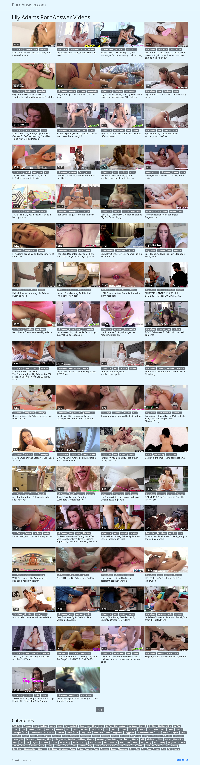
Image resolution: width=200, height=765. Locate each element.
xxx (34, 172)
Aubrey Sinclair (89, 454)
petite (132, 172)
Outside (54, 742)
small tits (180, 368)
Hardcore (156, 736)
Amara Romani (152, 172)
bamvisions (40, 329)
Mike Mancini (87, 329)
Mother (168, 739)
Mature (135, 739)
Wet (163, 749)
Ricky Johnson (30, 290)
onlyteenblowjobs (165, 614)
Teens (113, 749)
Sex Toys (82, 746)
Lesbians (81, 739)
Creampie (17, 732)
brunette (41, 494)
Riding (49, 746)
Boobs (67, 729)
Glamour (124, 736)
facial (81, 172)
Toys (149, 749)
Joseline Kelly (107, 49)
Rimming (59, 746)
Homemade (178, 736)
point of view (88, 413)
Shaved (98, 746)
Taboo (72, 749)
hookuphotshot (75, 211)
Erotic (165, 732)
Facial (183, 732)
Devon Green (74, 130)
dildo (83, 49)
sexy (42, 575)
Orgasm (35, 742)
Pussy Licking (159, 742)
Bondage (59, 729)
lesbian (91, 49)
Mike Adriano (30, 211)
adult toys (41, 413)
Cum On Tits (49, 732)
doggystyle (135, 211)
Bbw (94, 726)
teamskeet (177, 413)
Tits (137, 749)
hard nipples (129, 329)
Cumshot (60, 732)
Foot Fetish (85, 736)
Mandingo (17, 614)
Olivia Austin (63, 454)
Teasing (88, 749)
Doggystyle (129, 732)
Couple (170, 729)
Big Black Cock (120, 726)
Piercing (83, 742)
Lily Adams (17, 49)
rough (86, 211)
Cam (106, 729)
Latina (63, 739)
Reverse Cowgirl (37, 746)
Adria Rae (61, 290)
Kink (49, 739)
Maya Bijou (131, 49)
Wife (169, 749)
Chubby (123, 729)
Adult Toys (17, 726)
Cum (25, 732)
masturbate (130, 91)
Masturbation (124, 739)
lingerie (180, 290)
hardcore (167, 91)
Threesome (122, 749)
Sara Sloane (62, 49)
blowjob (167, 130)
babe (176, 91)
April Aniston (107, 290)
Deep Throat (86, 732)
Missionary (151, 739)
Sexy (90, 746)
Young (176, 749)
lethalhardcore (31, 49)
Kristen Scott (107, 575)
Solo (158, 746)
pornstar (130, 454)
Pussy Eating (146, 742)
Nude (15, 742)
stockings (161, 290)
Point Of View (95, 742)
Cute (76, 732)
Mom (160, 739)
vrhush (28, 575)
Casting (114, 729)
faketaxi (116, 211)
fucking (28, 533)
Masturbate (111, 739)
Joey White (119, 290)
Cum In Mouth (36, 732)
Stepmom (42, 749)
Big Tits (177, 726)
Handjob (146, 736)
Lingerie (90, 739)
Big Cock (142, 726)
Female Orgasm (43, 736)
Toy (143, 749)
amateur (81, 91)
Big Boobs (133, 726)
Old (21, 742)
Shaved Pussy (109, 746)
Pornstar (113, 742)
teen (172, 49)
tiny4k (27, 172)
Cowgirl (179, 729)
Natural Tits (178, 739)
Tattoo (80, 749)
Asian (60, 726)
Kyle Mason (62, 653)
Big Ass (109, 726)
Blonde (31, 729)
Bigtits (15, 729)
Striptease (63, 749)
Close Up (132, 729)
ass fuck (168, 575)
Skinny (120, 746)
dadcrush (29, 130)
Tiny (131, 749)
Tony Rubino (30, 91)
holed (160, 575)
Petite (75, 742)
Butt (100, 729)
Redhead (24, 746)
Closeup (142, 729)
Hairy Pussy (135, 736)
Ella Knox (72, 290)
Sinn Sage (106, 413)
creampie (80, 494)
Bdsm (100, 726)
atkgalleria (117, 91)
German (115, 736)
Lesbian (71, 739)
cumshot (41, 91)
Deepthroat (98, 732)
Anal (35, 726)
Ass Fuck (73, 726)
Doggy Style (117, 732)
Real (183, 742)
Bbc (88, 726)
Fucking (96, 736)
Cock (150, 729)
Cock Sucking (159, 729)
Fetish (65, 736)
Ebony (158, 732)
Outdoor (44, 742)
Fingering (74, 736)
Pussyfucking (173, 742)
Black (23, 729)
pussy (178, 49)
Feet (33, 736)
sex (46, 172)
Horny (15, 739)
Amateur (27, 726)
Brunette (84, 729)
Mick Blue (29, 329)
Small (140, 746)
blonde (126, 211)
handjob (133, 533)
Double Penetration (145, 732)
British (76, 729)
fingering (44, 368)
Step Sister (17, 749)
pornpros (161, 494)
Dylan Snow (162, 49)
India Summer (84, 290)
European (174, 732)
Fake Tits (16, 736)
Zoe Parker (150, 533)
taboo (44, 130)
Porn (105, 742)
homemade (92, 91)
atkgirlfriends (30, 251)
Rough (68, 746)
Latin (56, 739)
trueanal (42, 211)
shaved (171, 290)
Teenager (104, 749)
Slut (134, 746)
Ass (66, 726)
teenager (43, 49)
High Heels (166, 736)
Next (100, 709)
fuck (175, 130)
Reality (16, 746)
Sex (74, 746)
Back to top (182, 759)
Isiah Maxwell (107, 251)
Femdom (56, 736)
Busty (93, 729)
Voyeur (156, 749)
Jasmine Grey (158, 454)
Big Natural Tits (164, 726)
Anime (52, 726)
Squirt (164, 746)
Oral (27, 742)
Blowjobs (49, 729)
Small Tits (150, 746)
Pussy (135, 742)
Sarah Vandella (164, 413)
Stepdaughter (30, 749)
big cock (130, 251)
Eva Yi (148, 454)
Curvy (69, 732)
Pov (121, 742)
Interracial (30, 739)
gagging (90, 494)
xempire (161, 368)
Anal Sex (43, 726)
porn (40, 172)
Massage (100, 739)
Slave (127, 746)
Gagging (105, 736)
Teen (96, 749)
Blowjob (39, 729)
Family (25, 736)
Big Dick (152, 726)
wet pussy (117, 329)
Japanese (41, 739)
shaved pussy (172, 653)
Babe (82, 726)
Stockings (53, 749)
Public (128, 742)
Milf (142, 739)
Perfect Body (65, 742)
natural (72, 91)
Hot (21, 739)
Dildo (107, 732)
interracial (44, 653)
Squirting (174, 746)
